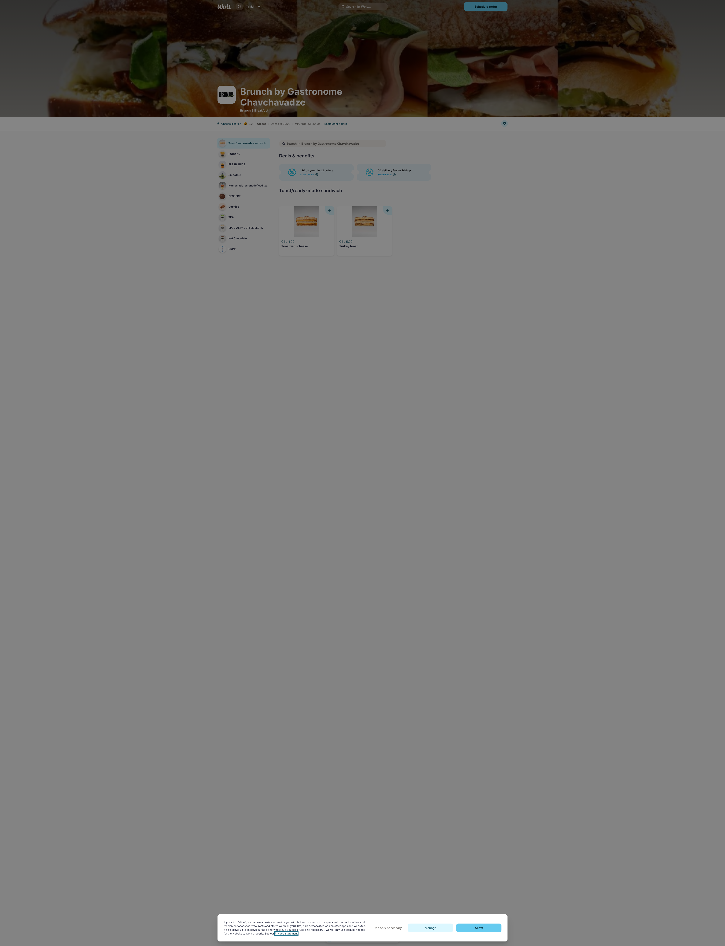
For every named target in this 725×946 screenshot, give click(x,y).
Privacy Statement (286, 933)
